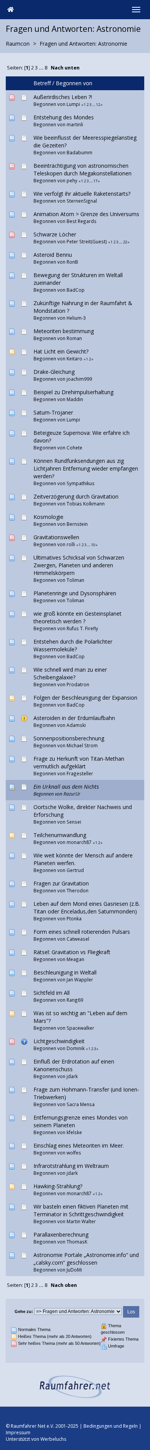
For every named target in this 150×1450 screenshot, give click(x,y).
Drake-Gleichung (54, 371)
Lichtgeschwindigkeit (59, 1041)
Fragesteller (80, 773)
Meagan (75, 959)
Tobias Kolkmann (86, 503)
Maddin (75, 399)
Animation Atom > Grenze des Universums (86, 214)
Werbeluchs (53, 1439)
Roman (74, 338)
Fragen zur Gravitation (61, 883)
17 (95, 180)
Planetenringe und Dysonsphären (74, 593)
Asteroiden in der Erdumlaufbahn (74, 718)
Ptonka (74, 918)
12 (98, 104)
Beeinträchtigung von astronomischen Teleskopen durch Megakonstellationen (82, 169)
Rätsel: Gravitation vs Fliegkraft (71, 952)
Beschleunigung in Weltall (65, 972)
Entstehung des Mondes (63, 117)
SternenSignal (82, 201)
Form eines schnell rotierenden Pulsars (81, 931)
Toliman (75, 580)
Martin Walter (81, 1221)
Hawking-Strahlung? (57, 1186)
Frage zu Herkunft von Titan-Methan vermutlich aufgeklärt (78, 762)
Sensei (74, 822)
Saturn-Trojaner (53, 412)
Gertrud (75, 870)
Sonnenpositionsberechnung (68, 738)
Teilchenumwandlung (59, 835)
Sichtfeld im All (51, 992)
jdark (72, 1076)
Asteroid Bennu (52, 254)
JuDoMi (74, 1270)
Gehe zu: (24, 1311)
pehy (72, 180)
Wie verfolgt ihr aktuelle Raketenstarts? (81, 193)
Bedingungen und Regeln (110, 1426)
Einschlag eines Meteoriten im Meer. (78, 1145)
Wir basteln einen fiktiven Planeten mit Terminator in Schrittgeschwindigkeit (80, 1210)
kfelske (74, 1132)
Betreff (42, 83)
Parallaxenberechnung (60, 1234)
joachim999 (79, 379)
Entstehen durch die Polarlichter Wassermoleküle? (72, 645)
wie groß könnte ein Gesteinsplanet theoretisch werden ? (77, 617)
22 (125, 241)
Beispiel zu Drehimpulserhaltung (73, 392)
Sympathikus (81, 483)
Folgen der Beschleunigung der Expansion (85, 697)
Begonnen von (74, 83)
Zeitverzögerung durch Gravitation (75, 496)
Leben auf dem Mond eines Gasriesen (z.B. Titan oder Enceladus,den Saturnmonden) (86, 907)
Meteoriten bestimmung (63, 331)
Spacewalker (80, 1028)
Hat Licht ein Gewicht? (60, 351)
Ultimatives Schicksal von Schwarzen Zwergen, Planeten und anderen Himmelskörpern (78, 565)
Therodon (77, 890)
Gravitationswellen (56, 537)
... (42, 67)
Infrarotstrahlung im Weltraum (71, 1165)
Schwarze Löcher (54, 234)
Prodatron (78, 684)
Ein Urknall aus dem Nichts (66, 786)
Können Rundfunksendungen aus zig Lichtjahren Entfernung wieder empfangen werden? (85, 468)
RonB (72, 262)
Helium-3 (76, 318)
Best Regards (82, 221)
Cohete (74, 447)
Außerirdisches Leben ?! (62, 97)
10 (93, 544)
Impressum (18, 1432)
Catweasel (78, 939)
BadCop (76, 290)
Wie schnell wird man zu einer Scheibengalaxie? (70, 673)
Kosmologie (48, 516)
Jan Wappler (80, 979)
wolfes (74, 1152)
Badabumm (79, 152)
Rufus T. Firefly (82, 628)
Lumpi (73, 104)
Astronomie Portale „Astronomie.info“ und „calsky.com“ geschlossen (86, 1258)
